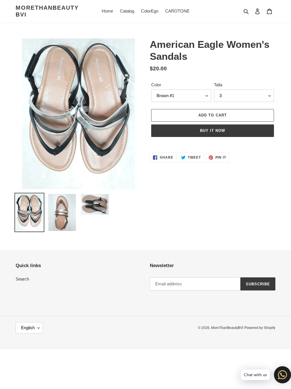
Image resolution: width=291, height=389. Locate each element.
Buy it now (212, 130)
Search (22, 279)
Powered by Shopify (259, 328)
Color (156, 84)
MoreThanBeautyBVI (47, 11)
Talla (218, 84)
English (28, 327)
